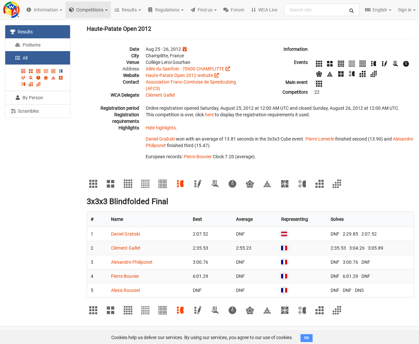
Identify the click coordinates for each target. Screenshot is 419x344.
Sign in (405, 9)
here (209, 114)
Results (25, 31)
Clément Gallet (160, 95)
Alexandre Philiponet (132, 262)
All (24, 58)
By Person (32, 97)
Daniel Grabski (160, 139)
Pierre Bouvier (198, 156)
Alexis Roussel (125, 290)
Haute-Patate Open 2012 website (179, 75)
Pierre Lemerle (319, 139)
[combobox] (321, 10)
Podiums (31, 45)
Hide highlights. (161, 127)
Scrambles (28, 111)
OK (306, 338)
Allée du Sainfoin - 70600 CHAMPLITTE (185, 68)
